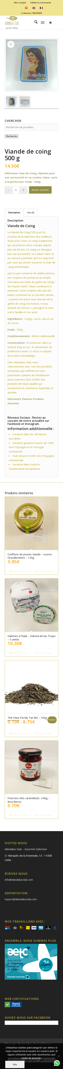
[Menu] (43, 22)
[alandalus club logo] (26, 23)
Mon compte (20, 2)
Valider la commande (40, 2)
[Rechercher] (34, 23)
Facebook (14, 424)
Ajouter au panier (40, 189)
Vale (15, 1064)
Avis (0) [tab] (30, 212)
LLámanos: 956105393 (31, 13)
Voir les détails (44, 571)
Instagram (32, 424)
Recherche (11, 136)
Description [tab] (14, 212)
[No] (58, 1056)
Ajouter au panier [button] (20, 571)
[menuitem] (20, 2)
